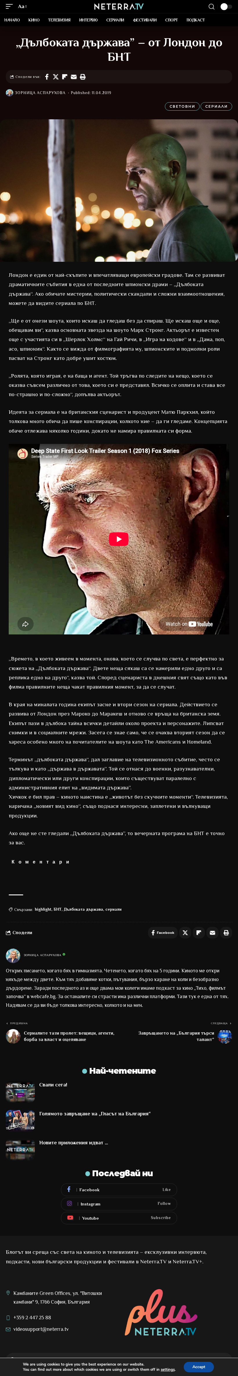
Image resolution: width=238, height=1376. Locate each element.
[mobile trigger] (11, 6)
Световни (182, 106)
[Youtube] (119, 1218)
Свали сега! (53, 1085)
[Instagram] (119, 1204)
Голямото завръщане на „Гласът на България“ (95, 1114)
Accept (198, 1367)
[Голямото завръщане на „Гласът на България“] (20, 1121)
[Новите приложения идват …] (20, 1150)
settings (168, 1369)
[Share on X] (56, 76)
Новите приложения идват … (73, 1143)
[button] (83, 76)
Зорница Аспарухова (40, 93)
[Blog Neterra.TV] (119, 6)
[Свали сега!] (20, 1092)
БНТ (58, 909)
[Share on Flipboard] (65, 76)
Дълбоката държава (83, 909)
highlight (43, 909)
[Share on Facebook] (47, 76)
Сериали (216, 106)
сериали (113, 909)
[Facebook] (119, 1189)
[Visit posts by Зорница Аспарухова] (9, 93)
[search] (211, 7)
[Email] (74, 76)
